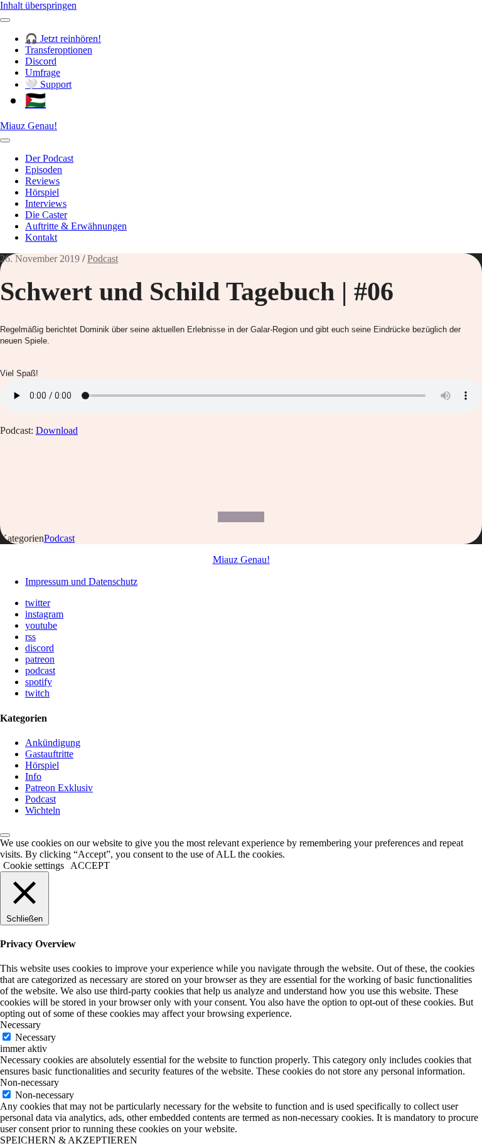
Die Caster (46, 214)
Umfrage (42, 72)
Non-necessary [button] (29, 1082)
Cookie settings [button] (33, 865)
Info (33, 776)
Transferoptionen (58, 50)
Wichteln (42, 810)
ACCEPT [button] (90, 865)
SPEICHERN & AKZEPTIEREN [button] (68, 1140)
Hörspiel (42, 192)
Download (57, 430)
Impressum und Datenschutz (81, 581)
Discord (40, 61)
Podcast (102, 258)
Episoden (43, 169)
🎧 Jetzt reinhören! (63, 38)
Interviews (46, 203)
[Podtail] (242, 517)
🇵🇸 (35, 100)
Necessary (35, 1037)
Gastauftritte (49, 754)
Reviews (42, 181)
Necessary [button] (20, 1024)
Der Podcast (49, 158)
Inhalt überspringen (38, 5)
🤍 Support (48, 84)
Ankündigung (52, 742)
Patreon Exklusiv (59, 787)
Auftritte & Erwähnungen (76, 226)
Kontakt (41, 237)
